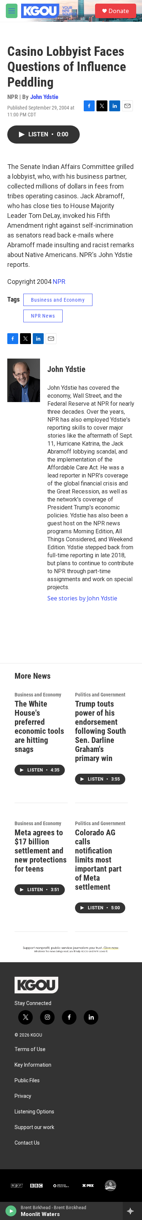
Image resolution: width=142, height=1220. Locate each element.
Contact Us (27, 1143)
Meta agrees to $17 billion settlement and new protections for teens (41, 850)
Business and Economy (58, 300)
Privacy (23, 1096)
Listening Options (34, 1111)
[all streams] (132, 1211)
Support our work (34, 1127)
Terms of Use (30, 1049)
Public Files (27, 1080)
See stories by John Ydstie (82, 598)
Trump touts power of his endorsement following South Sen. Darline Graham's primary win (100, 731)
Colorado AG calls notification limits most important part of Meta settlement (98, 860)
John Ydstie (44, 96)
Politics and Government (100, 695)
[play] (11, 1211)
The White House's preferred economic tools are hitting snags (39, 726)
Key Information (33, 1065)
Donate (119, 11)
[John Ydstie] (23, 380)
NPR (59, 281)
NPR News (43, 316)
